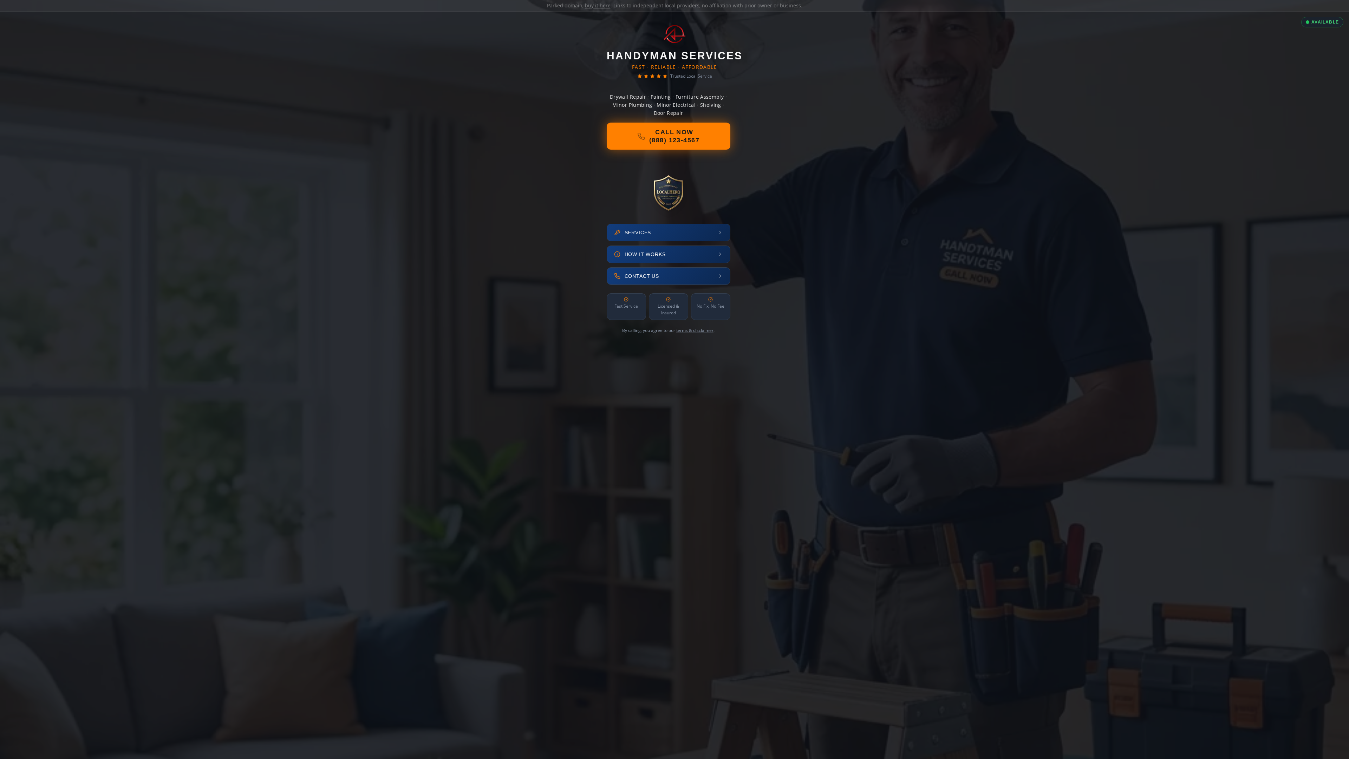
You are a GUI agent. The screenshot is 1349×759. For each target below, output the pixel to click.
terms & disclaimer (694, 330)
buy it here (598, 5)
